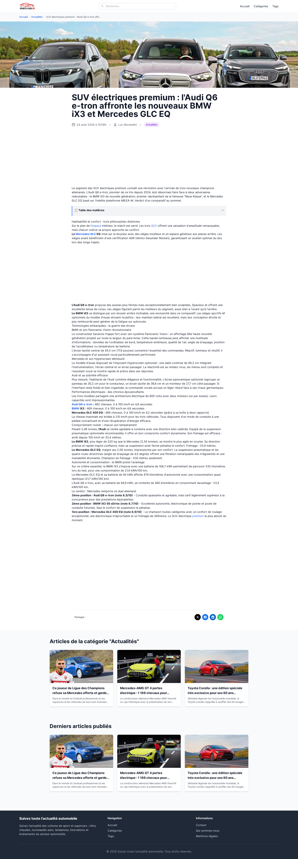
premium (198, 516)
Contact (201, 825)
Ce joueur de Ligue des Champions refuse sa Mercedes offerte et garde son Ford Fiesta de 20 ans (79, 693)
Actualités (37, 16)
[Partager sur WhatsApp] (220, 617)
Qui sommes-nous (207, 830)
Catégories (261, 6)
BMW (75, 408)
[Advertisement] (149, 157)
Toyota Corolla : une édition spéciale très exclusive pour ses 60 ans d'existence (215, 693)
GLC (93, 234)
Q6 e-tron (85, 404)
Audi (75, 404)
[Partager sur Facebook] (205, 617)
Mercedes (83, 234)
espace (96, 225)
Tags (275, 6)
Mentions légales (207, 836)
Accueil (245, 6)
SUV (154, 225)
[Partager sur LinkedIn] (213, 617)
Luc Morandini (127, 124)
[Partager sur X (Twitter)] (198, 617)
